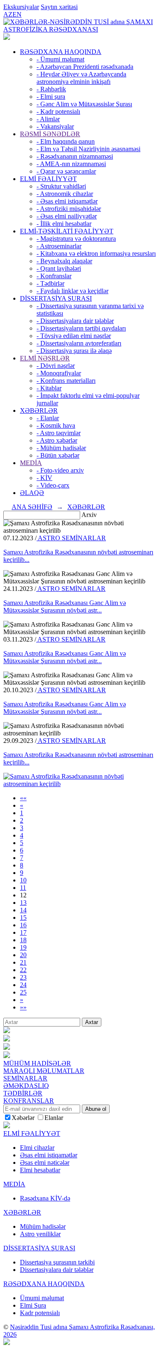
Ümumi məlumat (42, 1297)
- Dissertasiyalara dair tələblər (75, 320)
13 (23, 902)
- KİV (44, 477)
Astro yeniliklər (40, 1233)
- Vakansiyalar (55, 126)
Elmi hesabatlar (40, 1170)
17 (23, 932)
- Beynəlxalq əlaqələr (64, 261)
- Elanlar (48, 417)
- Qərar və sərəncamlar (66, 171)
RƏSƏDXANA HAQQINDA (60, 51)
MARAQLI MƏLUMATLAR (43, 1070)
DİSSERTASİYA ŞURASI (56, 298)
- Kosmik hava (56, 425)
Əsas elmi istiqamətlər (48, 1155)
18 (23, 939)
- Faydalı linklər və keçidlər (72, 290)
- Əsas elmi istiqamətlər (67, 201)
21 (23, 962)
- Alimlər (48, 119)
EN (17, 14)
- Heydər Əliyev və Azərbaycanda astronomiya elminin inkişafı (81, 78)
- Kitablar (49, 388)
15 (23, 917)
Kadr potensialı (40, 1312)
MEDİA (31, 462)
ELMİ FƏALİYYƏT (48, 178)
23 (23, 977)
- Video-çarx (53, 485)
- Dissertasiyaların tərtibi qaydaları (81, 328)
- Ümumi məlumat (60, 59)
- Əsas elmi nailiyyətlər (67, 216)
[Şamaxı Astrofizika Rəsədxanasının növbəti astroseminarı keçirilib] (81, 783)
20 (23, 954)
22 (23, 969)
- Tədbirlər (50, 283)
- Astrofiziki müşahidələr (69, 208)
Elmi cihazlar (37, 1147)
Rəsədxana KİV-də (45, 1198)
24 (23, 984)
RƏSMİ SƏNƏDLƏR (50, 133)
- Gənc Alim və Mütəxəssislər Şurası (84, 104)
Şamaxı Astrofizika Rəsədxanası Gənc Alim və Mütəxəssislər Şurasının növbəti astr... (64, 606)
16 (23, 925)
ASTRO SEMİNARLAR (71, 537)
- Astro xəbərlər (57, 440)
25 (23, 992)
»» (23, 1007)
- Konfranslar (54, 275)
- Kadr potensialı (58, 111)
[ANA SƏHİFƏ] (6, 37)
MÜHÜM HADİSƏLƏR (37, 1063)
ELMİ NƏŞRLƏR (45, 358)
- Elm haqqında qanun (66, 141)
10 (23, 880)
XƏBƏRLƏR (39, 410)
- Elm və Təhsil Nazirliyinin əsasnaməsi (88, 148)
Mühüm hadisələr (43, 1226)
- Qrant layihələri (59, 268)
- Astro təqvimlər (59, 432)
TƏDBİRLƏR (22, 1093)
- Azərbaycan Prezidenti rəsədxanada (85, 66)
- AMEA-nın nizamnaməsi (71, 163)
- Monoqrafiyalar (59, 373)
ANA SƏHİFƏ (32, 506)
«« (23, 797)
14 (23, 910)
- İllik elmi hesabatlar (64, 223)
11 (23, 887)
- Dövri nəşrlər (56, 365)
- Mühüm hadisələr (61, 447)
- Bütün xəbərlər (58, 455)
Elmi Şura (33, 1305)
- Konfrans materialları (66, 380)
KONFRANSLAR (28, 1100)
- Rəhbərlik (51, 89)
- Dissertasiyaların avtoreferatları (79, 343)
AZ (7, 14)
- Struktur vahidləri (61, 186)
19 (23, 947)
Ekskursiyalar (21, 6)
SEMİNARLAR (25, 1078)
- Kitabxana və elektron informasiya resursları (96, 253)
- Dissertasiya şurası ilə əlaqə (74, 350)
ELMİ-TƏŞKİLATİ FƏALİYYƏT (66, 231)
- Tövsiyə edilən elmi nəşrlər (74, 335)
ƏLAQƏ (32, 492)
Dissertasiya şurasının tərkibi (57, 1262)
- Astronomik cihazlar (65, 193)
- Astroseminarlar (59, 246)
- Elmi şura (51, 96)
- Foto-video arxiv (60, 470)
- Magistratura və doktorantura (76, 238)
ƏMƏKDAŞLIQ (26, 1085)
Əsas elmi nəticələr (44, 1162)
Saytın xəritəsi (59, 6)
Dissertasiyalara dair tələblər (56, 1269)
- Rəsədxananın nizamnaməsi (75, 156)
